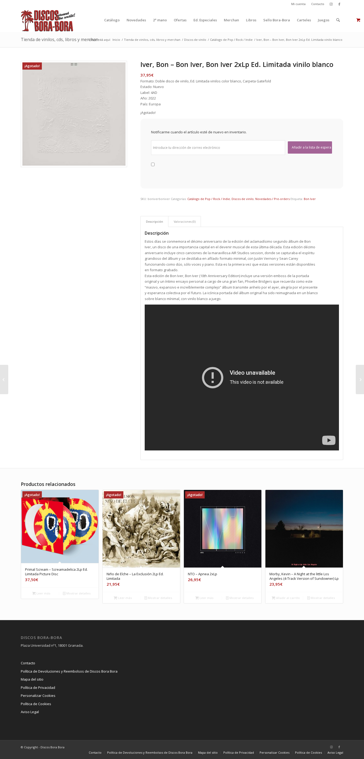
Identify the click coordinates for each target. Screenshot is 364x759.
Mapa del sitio (32, 679)
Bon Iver (310, 199)
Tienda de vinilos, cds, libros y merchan (59, 39)
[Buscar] (338, 20)
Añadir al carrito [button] (287, 598)
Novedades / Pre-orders (272, 199)
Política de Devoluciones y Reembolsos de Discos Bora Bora (69, 671)
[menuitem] (299, 4)
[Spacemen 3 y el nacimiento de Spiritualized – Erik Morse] (360, 379)
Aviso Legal (30, 711)
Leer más (43, 593)
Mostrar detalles (78, 593)
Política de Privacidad (38, 687)
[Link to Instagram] (331, 4)
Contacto (317, 4)
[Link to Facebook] (339, 4)
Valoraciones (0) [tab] (185, 221)
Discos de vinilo (243, 199)
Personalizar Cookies (38, 695)
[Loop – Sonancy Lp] (4, 379)
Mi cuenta (298, 4)
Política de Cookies (36, 703)
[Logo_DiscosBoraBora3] (48, 20)
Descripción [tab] (154, 221)
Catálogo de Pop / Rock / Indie (208, 199)
